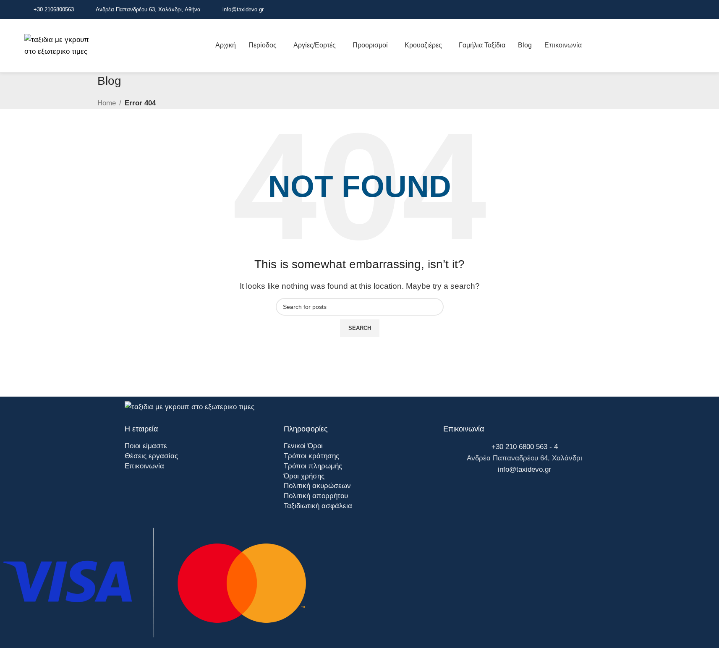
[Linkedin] (499, 494)
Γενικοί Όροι (303, 446)
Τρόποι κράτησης (311, 456)
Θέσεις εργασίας (151, 456)
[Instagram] (476, 494)
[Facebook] (453, 494)
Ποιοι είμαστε (146, 446)
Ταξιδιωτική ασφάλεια (318, 506)
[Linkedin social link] (690, 9)
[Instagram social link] (680, 9)
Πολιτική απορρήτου (316, 496)
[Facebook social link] (669, 9)
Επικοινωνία (144, 466)
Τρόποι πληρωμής (313, 466)
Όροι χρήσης (304, 476)
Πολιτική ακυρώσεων (317, 486)
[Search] (694, 45)
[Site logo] (63, 45)
